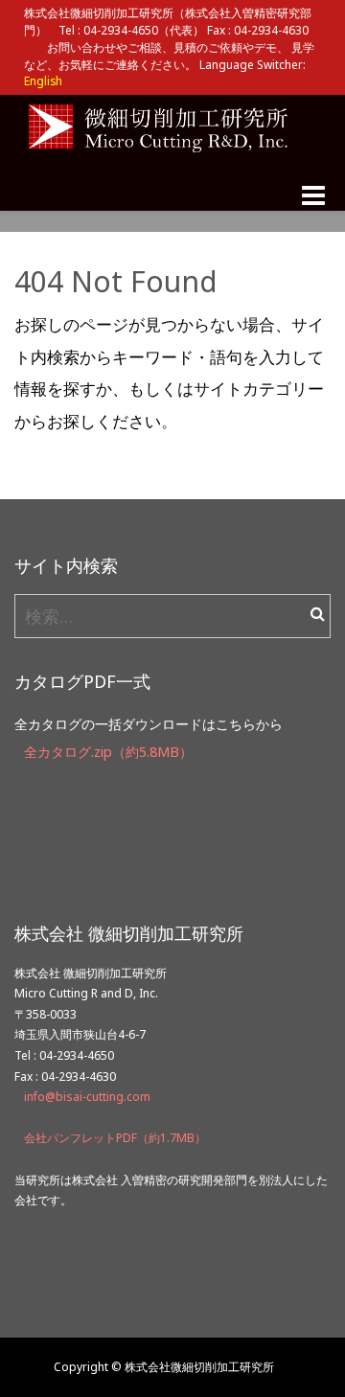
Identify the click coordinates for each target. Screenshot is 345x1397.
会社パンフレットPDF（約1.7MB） (115, 1138)
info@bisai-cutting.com (87, 1096)
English (43, 80)
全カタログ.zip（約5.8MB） (108, 752)
